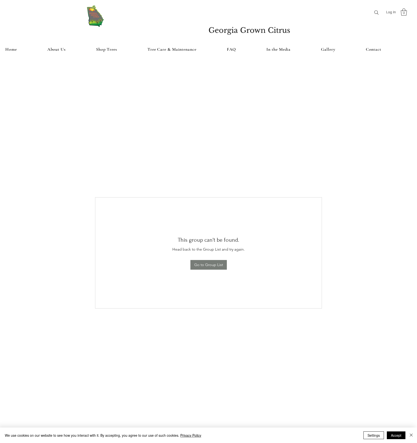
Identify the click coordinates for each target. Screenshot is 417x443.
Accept (396, 435)
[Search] (376, 12)
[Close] (411, 435)
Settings (374, 435)
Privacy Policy (190, 435)
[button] (404, 12)
